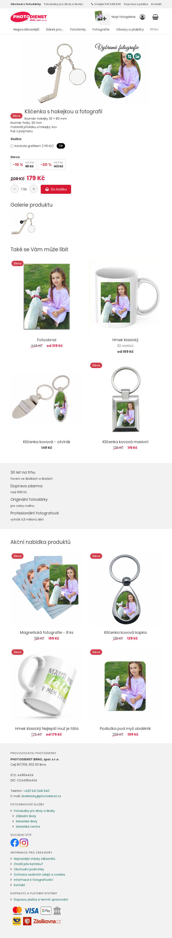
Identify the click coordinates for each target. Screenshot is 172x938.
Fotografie (101, 29)
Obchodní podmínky (29, 869)
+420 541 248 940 (36, 791)
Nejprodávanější (26, 29)
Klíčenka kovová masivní (125, 441)
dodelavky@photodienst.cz (41, 796)
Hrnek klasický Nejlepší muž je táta (46, 728)
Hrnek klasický (125, 339)
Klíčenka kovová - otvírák (46, 441)
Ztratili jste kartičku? (28, 864)
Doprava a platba (136, 4)
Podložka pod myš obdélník (125, 728)
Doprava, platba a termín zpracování (41, 899)
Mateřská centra (28, 826)
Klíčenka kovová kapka (125, 632)
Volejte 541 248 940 (107, 4)
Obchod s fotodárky (25, 4)
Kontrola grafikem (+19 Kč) (34, 146)
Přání (154, 29)
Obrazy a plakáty (130, 29)
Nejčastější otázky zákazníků (34, 859)
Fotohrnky (78, 29)
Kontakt (156, 4)
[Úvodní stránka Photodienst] (28, 16)
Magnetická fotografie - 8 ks (46, 632)
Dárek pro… (55, 29)
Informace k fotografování (33, 880)
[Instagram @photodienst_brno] (24, 842)
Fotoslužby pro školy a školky (63, 4)
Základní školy (26, 816)
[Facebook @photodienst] (15, 842)
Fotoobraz (46, 339)
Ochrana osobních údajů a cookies (39, 874)
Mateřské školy (26, 821)
